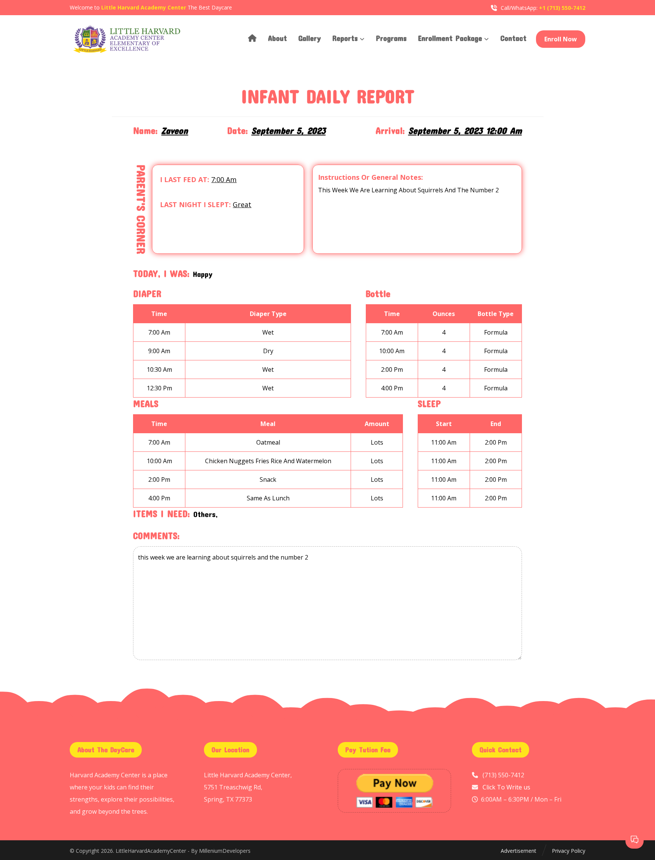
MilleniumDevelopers (225, 850)
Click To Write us (506, 787)
